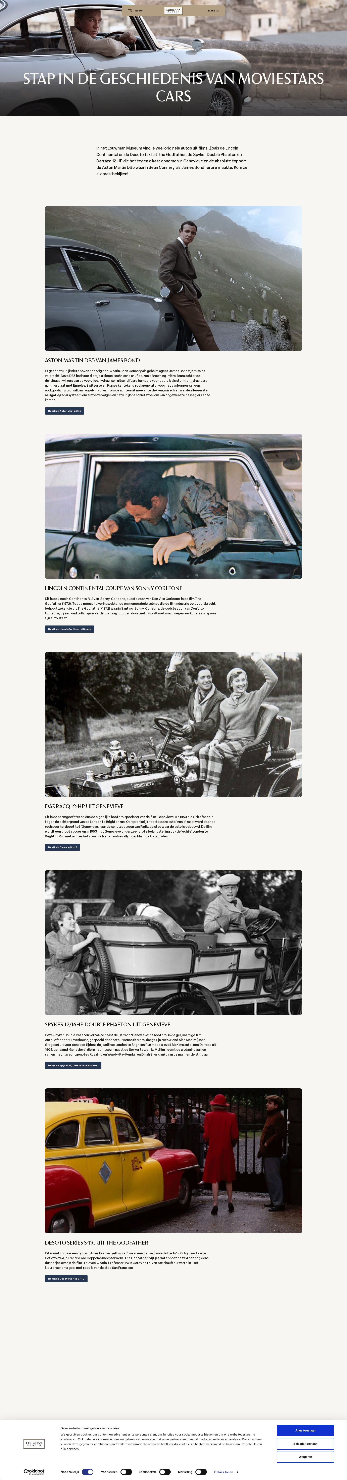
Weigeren (305, 1456)
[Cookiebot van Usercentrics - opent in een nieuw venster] (34, 1472)
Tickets (138, 10)
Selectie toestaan (305, 1443)
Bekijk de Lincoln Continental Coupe (69, 629)
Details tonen (223, 1472)
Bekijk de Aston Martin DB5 (64, 411)
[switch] (126, 1472)
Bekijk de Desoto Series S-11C (66, 1278)
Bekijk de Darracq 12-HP (62, 847)
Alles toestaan (305, 1430)
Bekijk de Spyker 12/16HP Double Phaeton (73, 1065)
